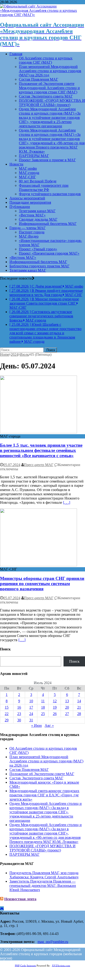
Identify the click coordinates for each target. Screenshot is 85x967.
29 (6, 720)
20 (67, 707)
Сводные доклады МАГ (38, 219)
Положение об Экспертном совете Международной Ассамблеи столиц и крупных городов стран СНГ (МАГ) (49, 88)
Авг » (49, 725)
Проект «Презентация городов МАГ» (49, 253)
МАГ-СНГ (27, 177)
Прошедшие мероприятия (30, 202)
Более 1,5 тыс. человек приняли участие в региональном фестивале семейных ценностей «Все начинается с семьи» (41, 450)
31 (31, 720)
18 (43, 707)
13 (67, 701)
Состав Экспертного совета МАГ (46, 96)
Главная (15, 54)
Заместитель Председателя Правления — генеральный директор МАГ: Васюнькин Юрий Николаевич (42, 885)
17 (31, 707)
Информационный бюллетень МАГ (47, 224)
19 (55, 707)
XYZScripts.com (61, 965)
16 (19, 707)
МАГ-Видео (28, 236)
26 (55, 714)
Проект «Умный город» (38, 249)
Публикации (19, 207)
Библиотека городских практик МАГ (39, 266)
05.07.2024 (11, 465)
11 (43, 701)
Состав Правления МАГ (38, 79)
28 (79, 714)
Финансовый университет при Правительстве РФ (43, 187)
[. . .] (66, 502)
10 (31, 701)
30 (19, 720)
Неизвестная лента (20, 899)
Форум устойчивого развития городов (50, 194)
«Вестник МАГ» (32, 215)
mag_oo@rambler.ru (53, 942)
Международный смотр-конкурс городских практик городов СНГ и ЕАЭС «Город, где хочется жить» (44, 795)
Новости (16, 164)
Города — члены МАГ (27, 228)
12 (55, 701)
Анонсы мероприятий (27, 198)
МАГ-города (29, 173)
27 (67, 714)
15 (6, 707)
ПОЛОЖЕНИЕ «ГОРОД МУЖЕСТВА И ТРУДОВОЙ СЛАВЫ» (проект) (52, 103)
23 (19, 714)
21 (79, 707)
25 (43, 714)
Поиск (74, 661)
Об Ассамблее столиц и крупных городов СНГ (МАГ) (45, 60)
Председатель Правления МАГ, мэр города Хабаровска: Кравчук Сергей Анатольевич (43, 875)
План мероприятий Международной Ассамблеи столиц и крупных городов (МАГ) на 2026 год (50, 71)
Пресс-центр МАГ (38, 465)
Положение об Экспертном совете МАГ (41, 774)
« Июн (36, 725)
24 (31, 714)
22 (6, 714)
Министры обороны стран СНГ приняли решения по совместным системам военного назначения (42, 583)
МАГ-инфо (28, 168)
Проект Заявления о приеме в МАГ (47, 160)
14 (79, 701)
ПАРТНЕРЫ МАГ (34, 156)
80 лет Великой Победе (37, 181)
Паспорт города (31, 232)
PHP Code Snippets (25, 965)
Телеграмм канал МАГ (37, 211)
